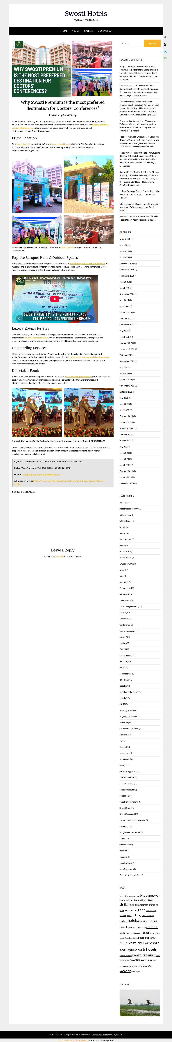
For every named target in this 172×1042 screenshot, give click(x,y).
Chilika (123, 612)
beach (122, 545)
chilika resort (140, 905)
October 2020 (126, 434)
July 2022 (124, 367)
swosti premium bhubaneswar (133, 820)
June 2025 (124, 282)
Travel (122, 838)
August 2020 (125, 440)
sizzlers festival (127, 783)
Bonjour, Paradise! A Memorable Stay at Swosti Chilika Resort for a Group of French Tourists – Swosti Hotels (139, 69)
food (142, 910)
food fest (149, 911)
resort (146, 932)
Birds (122, 570)
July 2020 (124, 446)
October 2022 (126, 355)
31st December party (129, 508)
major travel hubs (60, 144)
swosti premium (143, 955)
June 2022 (124, 373)
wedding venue (126, 869)
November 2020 (127, 428)
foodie (129, 916)
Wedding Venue (136, 971)
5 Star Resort (126, 521)
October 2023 (126, 318)
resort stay (125, 753)
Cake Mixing (125, 600)
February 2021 (126, 416)
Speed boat (125, 796)
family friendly (126, 655)
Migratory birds (127, 716)
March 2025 (125, 288)
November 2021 (127, 385)
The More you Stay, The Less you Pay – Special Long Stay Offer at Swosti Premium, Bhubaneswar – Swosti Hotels (139, 88)
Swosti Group (69, 115)
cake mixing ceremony (129, 606)
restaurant (124, 759)
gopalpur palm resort (129, 692)
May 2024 (124, 300)
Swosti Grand (126, 808)
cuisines (123, 643)
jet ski (122, 704)
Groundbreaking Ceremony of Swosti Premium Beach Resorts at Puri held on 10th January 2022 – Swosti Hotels (139, 104)
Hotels (123, 698)
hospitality (123, 921)
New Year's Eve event (129, 728)
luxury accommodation (36, 337)
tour (131, 966)
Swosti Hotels (86, 14)
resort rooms (155, 933)
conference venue (127, 631)
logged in (59, 556)
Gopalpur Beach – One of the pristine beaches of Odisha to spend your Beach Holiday (140, 194)
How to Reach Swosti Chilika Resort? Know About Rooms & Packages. (139, 76)
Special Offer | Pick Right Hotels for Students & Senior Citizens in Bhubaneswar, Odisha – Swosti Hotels (140, 156)
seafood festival (127, 777)
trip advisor (125, 844)
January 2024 (126, 312)
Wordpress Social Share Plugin (73, 1040)
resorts (122, 938)
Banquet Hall (125, 539)
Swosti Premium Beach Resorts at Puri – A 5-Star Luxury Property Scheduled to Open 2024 (138, 111)
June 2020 (124, 453)
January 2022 (126, 379)
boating (123, 582)
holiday (136, 915)
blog (122, 576)
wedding (123, 857)
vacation (123, 850)
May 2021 (124, 404)
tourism (138, 965)
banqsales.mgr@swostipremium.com (41, 474)
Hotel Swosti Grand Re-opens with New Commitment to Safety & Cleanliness (138, 162)
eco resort (131, 910)
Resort (123, 747)
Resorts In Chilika (131, 938)
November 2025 (127, 269)
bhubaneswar (150, 895)
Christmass (125, 618)
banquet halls (125, 896)
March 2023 (125, 337)
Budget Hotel (126, 588)
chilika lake (127, 904)
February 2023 (126, 343)
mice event (142, 927)
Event (122, 649)
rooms (122, 765)
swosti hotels (145, 949)
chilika (149, 900)
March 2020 (125, 465)
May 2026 (124, 257)
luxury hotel (22, 144)
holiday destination (148, 916)
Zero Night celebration (130, 875)
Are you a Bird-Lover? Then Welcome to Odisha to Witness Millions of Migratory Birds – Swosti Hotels (138, 124)
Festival (123, 661)
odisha (152, 926)
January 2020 (126, 477)
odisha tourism (126, 933)
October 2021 (126, 392)
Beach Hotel (125, 551)
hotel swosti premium (144, 921)
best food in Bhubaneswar (79, 376)
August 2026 (125, 239)
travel (147, 965)
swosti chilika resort (129, 802)
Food (122, 667)
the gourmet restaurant (130, 832)
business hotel (126, 594)
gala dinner (125, 680)
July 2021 (124, 398)
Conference (125, 625)
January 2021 (126, 422)
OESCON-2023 (67, 247)
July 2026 (124, 245)
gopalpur (124, 686)
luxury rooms (132, 927)
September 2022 (127, 361)
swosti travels (138, 959)
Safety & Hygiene (127, 771)
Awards (123, 533)
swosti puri (124, 826)
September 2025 (127, 276)
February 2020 (126, 471)
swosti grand (127, 949)
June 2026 (124, 251)
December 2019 (127, 483)
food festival (125, 673)
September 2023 (127, 324)
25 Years (123, 502)
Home (64, 31)
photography (137, 933)
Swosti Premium (127, 814)
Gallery (88, 31)
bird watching (126, 900)
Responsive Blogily (100, 1035)
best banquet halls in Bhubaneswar (87, 263)
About (75, 31)
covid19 (123, 637)
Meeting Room (126, 710)
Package (123, 734)
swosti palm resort (126, 956)
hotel (132, 920)
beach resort (134, 896)
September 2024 (127, 294)
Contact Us (104, 31)
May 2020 (124, 459)
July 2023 (124, 330)
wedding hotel (126, 863)
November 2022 (127, 349)
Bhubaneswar (126, 564)
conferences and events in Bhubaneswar (89, 357)
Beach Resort (126, 557)
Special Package (127, 789)
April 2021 (124, 410)
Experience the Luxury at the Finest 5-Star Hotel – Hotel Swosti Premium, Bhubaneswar (138, 181)
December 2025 (127, 263)
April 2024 (124, 306)
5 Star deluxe (125, 515)
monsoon (124, 722)
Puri (121, 741)
